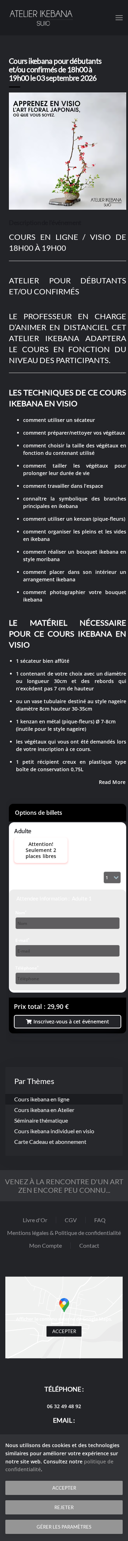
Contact (89, 1245)
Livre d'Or (35, 1220)
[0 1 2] (112, 877)
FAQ (100, 1220)
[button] (119, 17)
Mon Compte (45, 1245)
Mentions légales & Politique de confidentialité (64, 1232)
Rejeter (64, 1507)
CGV (71, 1220)
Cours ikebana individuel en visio (54, 1131)
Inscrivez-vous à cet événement (71, 1021)
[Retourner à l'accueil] (40, 17)
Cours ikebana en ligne (41, 1099)
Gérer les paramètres (64, 1527)
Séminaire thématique (41, 1120)
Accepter (64, 1331)
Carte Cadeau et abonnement (50, 1141)
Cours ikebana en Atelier (44, 1109)
